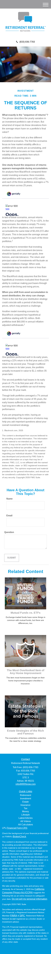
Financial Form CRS (17, 828)
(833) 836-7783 (27, 42)
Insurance (25, 805)
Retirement (25, 795)
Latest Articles (26, 818)
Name (9, 499)
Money (25, 811)
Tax (25, 808)
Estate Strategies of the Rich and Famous (25, 732)
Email (9, 515)
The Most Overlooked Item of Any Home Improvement (25, 672)
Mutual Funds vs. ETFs (26, 612)
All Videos (25, 821)
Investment (25, 798)
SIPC (22, 915)
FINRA (13, 915)
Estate (25, 802)
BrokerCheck (19, 836)
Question (9, 532)
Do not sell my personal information (29, 899)
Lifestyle (25, 815)
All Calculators (25, 824)
